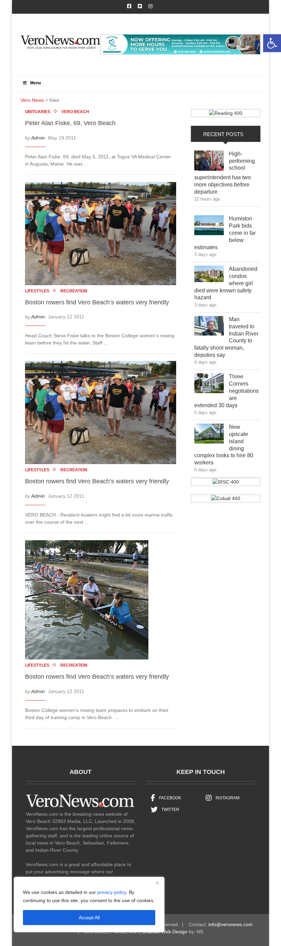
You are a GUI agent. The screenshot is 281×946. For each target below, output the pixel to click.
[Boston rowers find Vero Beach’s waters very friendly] (104, 235)
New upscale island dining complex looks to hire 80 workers (223, 444)
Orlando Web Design (164, 931)
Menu (35, 83)
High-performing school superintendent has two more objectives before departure (224, 173)
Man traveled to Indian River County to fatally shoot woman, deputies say (226, 337)
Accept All (89, 917)
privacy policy (111, 892)
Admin (38, 138)
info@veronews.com (230, 924)
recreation (73, 291)
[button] (272, 43)
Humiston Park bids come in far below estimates (225, 233)
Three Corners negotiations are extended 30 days (226, 391)
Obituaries (37, 111)
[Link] (209, 162)
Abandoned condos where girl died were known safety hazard (225, 283)
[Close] (157, 882)
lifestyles (37, 291)
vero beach (75, 111)
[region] (89, 904)
